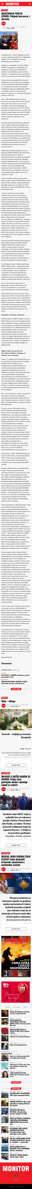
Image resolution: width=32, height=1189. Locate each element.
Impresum (16, 1180)
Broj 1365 (16, 670)
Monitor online (10, 28)
